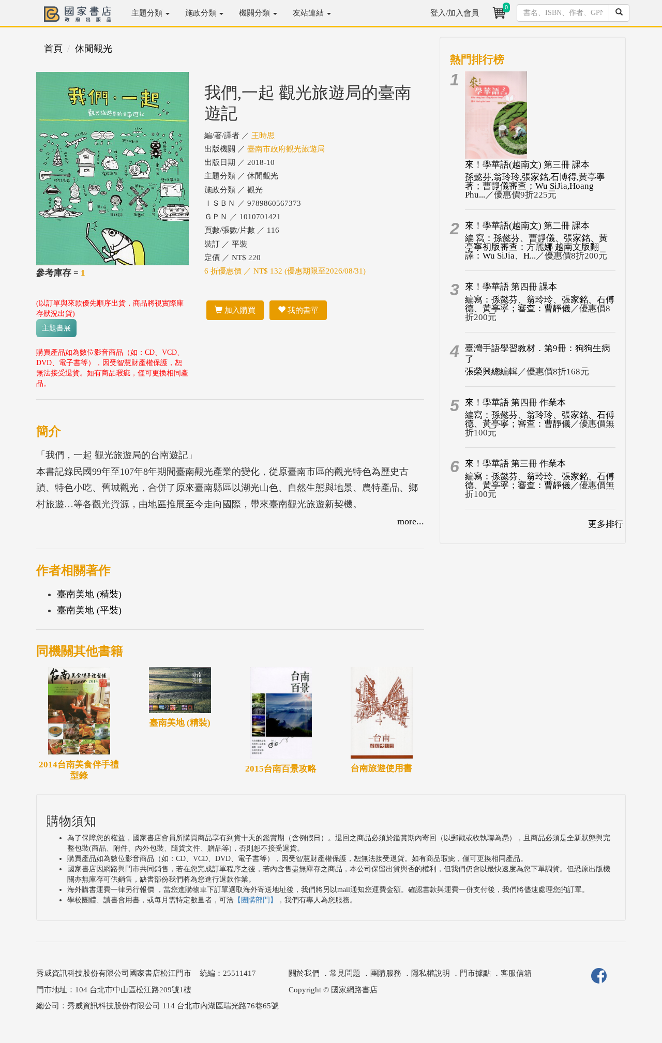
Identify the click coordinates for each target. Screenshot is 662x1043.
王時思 (263, 135)
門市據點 (475, 973)
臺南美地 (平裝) (89, 610)
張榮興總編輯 (491, 371)
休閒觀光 (93, 48)
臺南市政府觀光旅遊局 (286, 149)
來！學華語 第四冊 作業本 (515, 402)
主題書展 (56, 328)
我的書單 (302, 310)
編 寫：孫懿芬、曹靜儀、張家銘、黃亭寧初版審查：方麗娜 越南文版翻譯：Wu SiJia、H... (536, 247)
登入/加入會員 (454, 13)
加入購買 (238, 310)
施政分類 (201, 13)
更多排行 (605, 524)
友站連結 (309, 13)
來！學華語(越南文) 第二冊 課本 (527, 226)
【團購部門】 (255, 900)
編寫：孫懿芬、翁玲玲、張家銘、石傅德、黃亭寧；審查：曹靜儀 (539, 304)
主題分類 (147, 13)
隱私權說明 (430, 973)
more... (410, 521)
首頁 (53, 48)
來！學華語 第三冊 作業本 (515, 463)
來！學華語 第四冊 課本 (511, 287)
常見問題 (344, 973)
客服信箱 (516, 973)
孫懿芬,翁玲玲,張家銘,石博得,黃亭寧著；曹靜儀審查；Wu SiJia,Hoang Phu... (535, 186)
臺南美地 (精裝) (89, 594)
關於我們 (304, 973)
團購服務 (385, 973)
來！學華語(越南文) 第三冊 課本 (527, 165)
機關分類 (255, 13)
